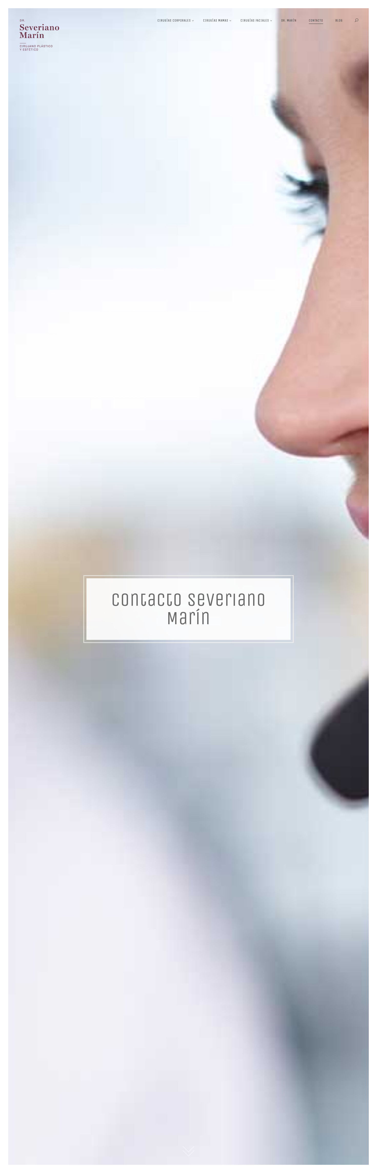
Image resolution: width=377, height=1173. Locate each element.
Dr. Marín (288, 20)
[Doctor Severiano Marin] (40, 40)
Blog (339, 20)
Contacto (316, 20)
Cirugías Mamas (215, 20)
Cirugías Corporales (174, 20)
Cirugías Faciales (255, 20)
